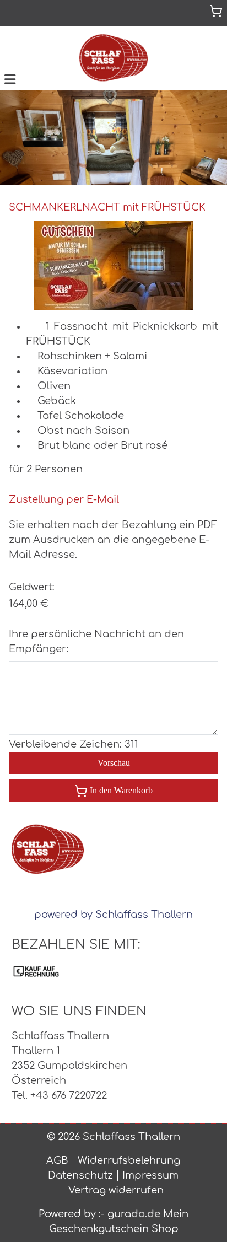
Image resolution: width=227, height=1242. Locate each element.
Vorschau (114, 762)
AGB (57, 1160)
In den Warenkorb (121, 790)
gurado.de (133, 1213)
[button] (10, 78)
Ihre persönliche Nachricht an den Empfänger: (96, 641)
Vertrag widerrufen (116, 1190)
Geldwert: (32, 587)
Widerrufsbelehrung (129, 1160)
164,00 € (28, 603)
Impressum (150, 1175)
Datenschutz (80, 1175)
